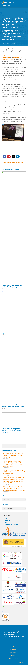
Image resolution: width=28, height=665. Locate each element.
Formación (7, 520)
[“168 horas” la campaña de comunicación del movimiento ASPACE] (14, 419)
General (13, 43)
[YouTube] (20, 628)
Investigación (13, 655)
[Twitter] (17, 628)
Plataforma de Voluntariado (12, 524)
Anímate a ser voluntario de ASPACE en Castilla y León (12, 286)
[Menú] (23, 4)
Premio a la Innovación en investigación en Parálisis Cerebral (14, 406)
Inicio (13, 641)
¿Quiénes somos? (13, 644)
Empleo (7, 522)
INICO (9, 162)
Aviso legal (21, 662)
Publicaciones (13, 652)
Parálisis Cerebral (20, 162)
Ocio (6, 518)
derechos (5, 162)
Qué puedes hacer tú (13, 658)
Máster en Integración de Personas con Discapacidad (14, 55)
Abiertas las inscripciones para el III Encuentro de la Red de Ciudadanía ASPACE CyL (13, 455)
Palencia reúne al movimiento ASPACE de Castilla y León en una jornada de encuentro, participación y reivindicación (14, 488)
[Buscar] (26, 3)
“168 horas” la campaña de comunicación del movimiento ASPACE (12, 430)
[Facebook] (9, 628)
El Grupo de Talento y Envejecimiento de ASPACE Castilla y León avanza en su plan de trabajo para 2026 (14, 471)
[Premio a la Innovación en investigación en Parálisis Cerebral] (14, 347)
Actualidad (13, 647)
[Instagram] (13, 628)
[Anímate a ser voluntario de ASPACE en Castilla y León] (14, 227)
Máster (13, 162)
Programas (13, 649)
